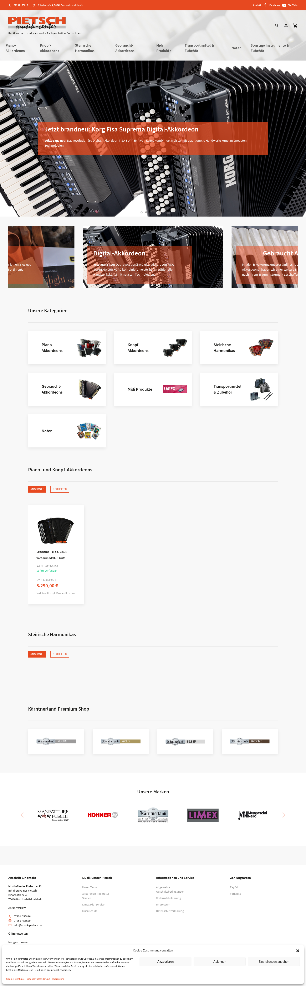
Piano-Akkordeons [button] (15, 48)
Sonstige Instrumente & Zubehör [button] (270, 48)
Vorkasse (235, 894)
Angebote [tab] (37, 489)
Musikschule (89, 911)
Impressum (58, 978)
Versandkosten (65, 593)
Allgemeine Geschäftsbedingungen (169, 889)
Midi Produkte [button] (163, 48)
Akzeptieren (165, 961)
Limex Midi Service (93, 904)
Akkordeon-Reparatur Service (95, 896)
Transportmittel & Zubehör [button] (199, 48)
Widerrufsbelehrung (168, 898)
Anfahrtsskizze (17, 908)
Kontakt (257, 5)
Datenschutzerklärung (38, 978)
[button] (298, 950)
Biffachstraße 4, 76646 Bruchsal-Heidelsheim (60, 5)
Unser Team (89, 887)
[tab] (142, 212)
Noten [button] (236, 48)
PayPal (234, 887)
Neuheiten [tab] (60, 489)
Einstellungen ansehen (274, 961)
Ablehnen (219, 961)
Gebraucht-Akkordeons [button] (124, 48)
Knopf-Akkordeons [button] (49, 48)
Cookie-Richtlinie (15, 978)
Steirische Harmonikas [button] (85, 48)
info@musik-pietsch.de (28, 925)
